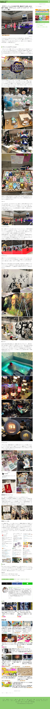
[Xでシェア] (7, 583)
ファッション (12, 579)
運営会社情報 (32, 701)
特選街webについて (31, 700)
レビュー (4, 699)
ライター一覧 (38, 700)
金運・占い (16, 699)
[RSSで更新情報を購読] (10, 598)
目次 (16, 44)
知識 (34, 699)
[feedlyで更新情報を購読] (9, 598)
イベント (20, 579)
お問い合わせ (17, 701)
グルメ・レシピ (45, 699)
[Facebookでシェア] (17, 583)
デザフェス (24, 579)
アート (16, 579)
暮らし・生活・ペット (5, 579)
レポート (28, 579)
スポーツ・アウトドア (13, 700)
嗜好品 (19, 700)
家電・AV (7, 699)
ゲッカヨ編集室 (40, 25)
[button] (48, 6)
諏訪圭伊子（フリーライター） (15, 587)
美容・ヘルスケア (29, 699)
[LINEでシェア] (27, 583)
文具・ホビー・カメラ (6, 700)
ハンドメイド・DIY (39, 699)
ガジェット (12, 699)
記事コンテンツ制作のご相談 (42, 26)
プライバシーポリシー (44, 700)
